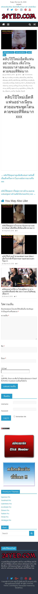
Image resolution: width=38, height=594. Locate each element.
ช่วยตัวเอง (18, 83)
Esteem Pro (5, 510)
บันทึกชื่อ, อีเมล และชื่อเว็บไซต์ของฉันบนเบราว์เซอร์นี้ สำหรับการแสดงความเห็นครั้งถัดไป (19, 379)
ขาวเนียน (9, 77)
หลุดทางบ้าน (14, 88)
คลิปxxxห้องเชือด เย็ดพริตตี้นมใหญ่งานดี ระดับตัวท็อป (18, 7)
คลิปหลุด (5, 80)
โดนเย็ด (18, 91)
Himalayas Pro (6, 520)
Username (4, 404)
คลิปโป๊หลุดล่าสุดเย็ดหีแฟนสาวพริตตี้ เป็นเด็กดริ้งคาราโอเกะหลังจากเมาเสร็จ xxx (17, 178)
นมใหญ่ (15, 86)
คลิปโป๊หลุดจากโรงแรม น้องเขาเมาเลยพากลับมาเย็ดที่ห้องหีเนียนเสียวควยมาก (18, 226)
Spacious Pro (5, 497)
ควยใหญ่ (11, 83)
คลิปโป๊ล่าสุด (16, 80)
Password (4, 411)
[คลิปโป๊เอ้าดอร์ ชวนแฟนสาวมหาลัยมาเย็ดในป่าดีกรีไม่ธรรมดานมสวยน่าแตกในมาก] (19, 236)
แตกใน (13, 91)
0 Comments (28, 75)
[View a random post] (34, 24)
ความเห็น (5, 315)
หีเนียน (29, 88)
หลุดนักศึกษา (22, 88)
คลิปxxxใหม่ (23, 77)
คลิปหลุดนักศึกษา (20, 52)
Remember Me (21, 417)
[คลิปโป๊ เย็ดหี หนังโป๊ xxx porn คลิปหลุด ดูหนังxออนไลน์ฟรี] (3, 24)
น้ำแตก (20, 86)
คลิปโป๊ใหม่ (24, 80)
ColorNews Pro (6, 504)
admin (19, 75)
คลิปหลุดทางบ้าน (8, 52)
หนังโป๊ (8, 88)
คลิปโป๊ (10, 80)
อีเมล (3, 358)
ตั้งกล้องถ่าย (29, 83)
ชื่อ (2, 346)
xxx (5, 77)
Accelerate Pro (6, 507)
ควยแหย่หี (5, 83)
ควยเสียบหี (31, 80)
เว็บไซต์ (4, 368)
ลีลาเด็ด (25, 86)
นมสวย (11, 86)
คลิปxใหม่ (30, 77)
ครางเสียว (16, 77)
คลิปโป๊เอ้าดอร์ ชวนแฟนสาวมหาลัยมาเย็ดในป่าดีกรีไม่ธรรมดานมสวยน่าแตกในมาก (18, 258)
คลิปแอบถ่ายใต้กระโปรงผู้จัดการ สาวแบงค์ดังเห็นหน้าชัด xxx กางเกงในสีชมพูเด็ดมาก (18, 291)
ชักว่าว (23, 83)
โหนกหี (23, 91)
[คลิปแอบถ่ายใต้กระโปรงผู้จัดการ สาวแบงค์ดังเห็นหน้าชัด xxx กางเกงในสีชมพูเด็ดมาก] (19, 269)
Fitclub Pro (4, 517)
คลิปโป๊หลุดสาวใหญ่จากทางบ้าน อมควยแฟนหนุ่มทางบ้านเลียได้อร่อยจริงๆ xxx (18, 192)
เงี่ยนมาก (7, 91)
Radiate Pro (5, 514)
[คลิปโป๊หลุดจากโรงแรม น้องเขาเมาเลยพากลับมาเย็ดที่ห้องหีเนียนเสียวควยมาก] (19, 206)
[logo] (19, 553)
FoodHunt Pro (6, 500)
